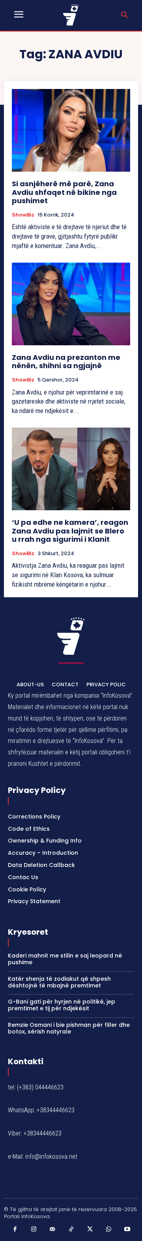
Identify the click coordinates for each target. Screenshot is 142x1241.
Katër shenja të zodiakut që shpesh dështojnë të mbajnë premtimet (59, 982)
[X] (89, 1229)
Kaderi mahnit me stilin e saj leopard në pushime (65, 959)
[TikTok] (71, 1229)
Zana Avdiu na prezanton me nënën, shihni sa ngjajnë (66, 361)
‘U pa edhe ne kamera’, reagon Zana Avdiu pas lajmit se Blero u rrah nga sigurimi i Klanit (70, 530)
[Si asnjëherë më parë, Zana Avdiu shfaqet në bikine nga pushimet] (71, 130)
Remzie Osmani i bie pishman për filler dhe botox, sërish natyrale (69, 1028)
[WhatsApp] (108, 1229)
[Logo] (71, 15)
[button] (124, 15)
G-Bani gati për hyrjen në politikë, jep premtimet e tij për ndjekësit (61, 1005)
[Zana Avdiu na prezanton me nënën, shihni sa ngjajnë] (71, 304)
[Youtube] (127, 1229)
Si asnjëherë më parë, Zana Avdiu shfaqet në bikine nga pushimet (64, 192)
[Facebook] (14, 1229)
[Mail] (52, 1229)
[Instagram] (33, 1229)
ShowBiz (23, 215)
